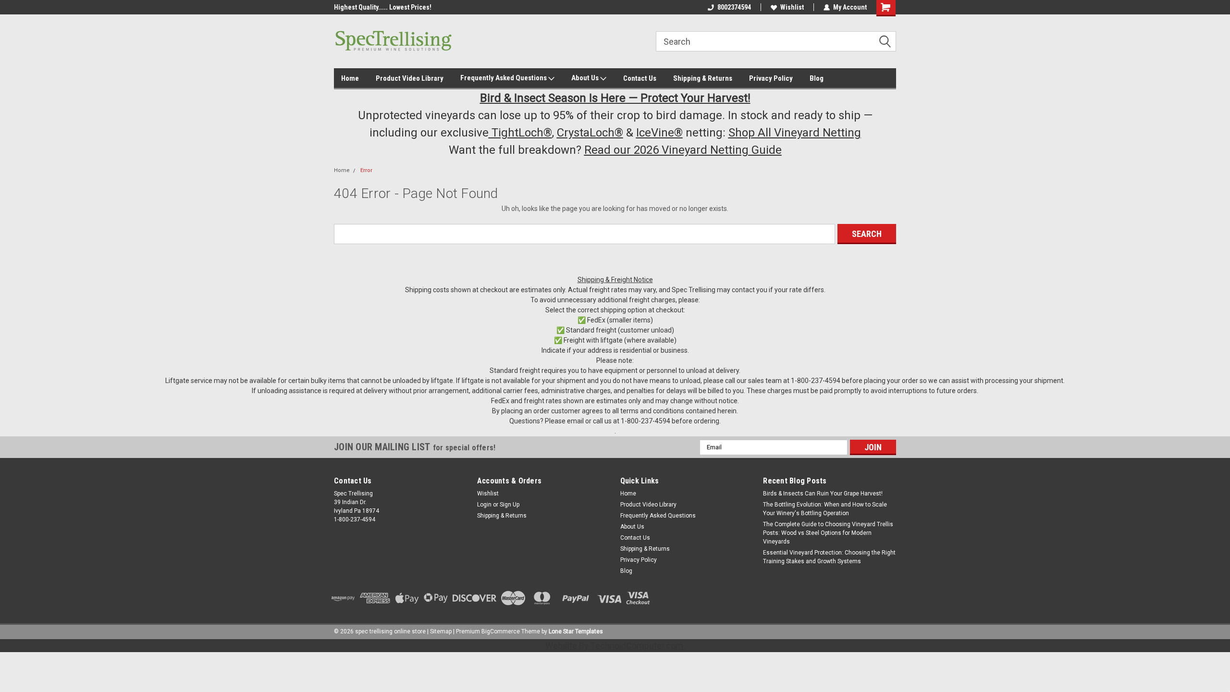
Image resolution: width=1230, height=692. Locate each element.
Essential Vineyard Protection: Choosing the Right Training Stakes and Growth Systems (829, 557)
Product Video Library (409, 78)
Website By (614, 646)
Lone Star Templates (576, 631)
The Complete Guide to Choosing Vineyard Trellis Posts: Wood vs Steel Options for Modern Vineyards (828, 533)
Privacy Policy (771, 78)
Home (350, 78)
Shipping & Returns (702, 78)
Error (366, 170)
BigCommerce (500, 631)
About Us (585, 78)
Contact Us (639, 78)
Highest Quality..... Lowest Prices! (382, 7)
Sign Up (509, 504)
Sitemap (441, 631)
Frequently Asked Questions (504, 78)
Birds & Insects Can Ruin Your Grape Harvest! (823, 493)
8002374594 (734, 7)
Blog (817, 78)
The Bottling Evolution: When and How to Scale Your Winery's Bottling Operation (825, 509)
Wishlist (792, 7)
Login (484, 504)
